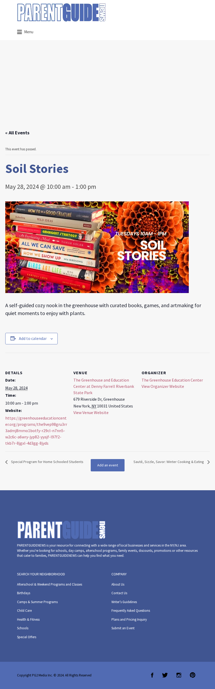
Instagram (179, 675)
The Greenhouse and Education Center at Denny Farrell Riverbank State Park (103, 386)
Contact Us (119, 593)
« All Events (17, 133)
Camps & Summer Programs (37, 602)
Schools (22, 628)
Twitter (164, 675)
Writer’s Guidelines (124, 602)
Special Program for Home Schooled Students (46, 461)
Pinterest (192, 675)
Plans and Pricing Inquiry (129, 619)
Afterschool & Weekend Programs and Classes (49, 584)
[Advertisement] (107, 89)
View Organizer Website (163, 386)
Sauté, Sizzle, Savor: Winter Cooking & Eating (169, 461)
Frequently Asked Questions (130, 610)
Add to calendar (33, 338)
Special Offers (26, 637)
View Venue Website (91, 412)
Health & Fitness (28, 619)
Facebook (152, 675)
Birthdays (23, 593)
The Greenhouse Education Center (172, 380)
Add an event (107, 465)
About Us (117, 584)
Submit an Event (123, 628)
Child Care (24, 610)
